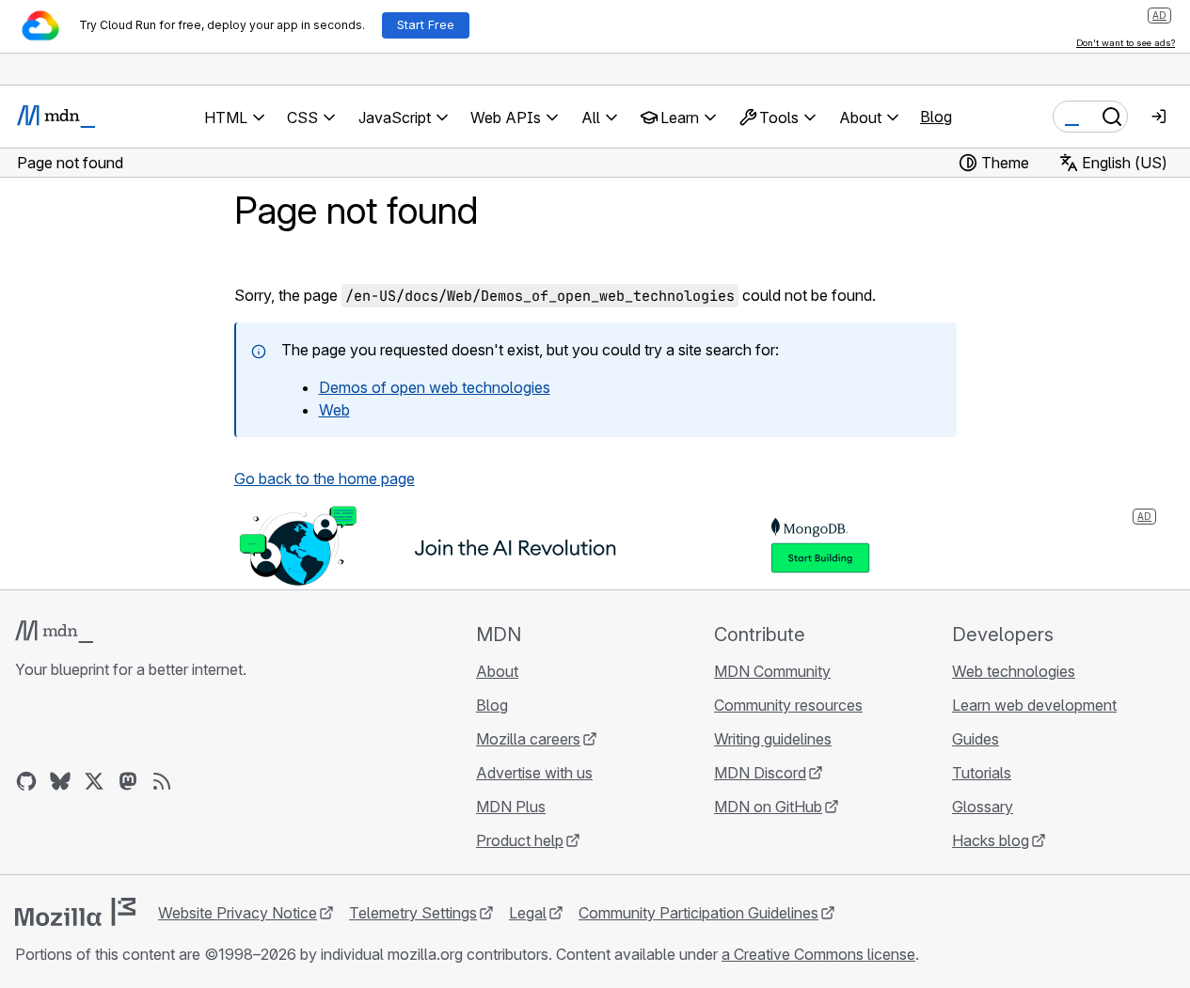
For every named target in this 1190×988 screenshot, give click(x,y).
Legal (528, 912)
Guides (975, 738)
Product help (519, 840)
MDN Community (772, 671)
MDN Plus (511, 806)
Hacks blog (990, 840)
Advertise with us (534, 772)
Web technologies (1013, 671)
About (497, 671)
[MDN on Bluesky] (60, 781)
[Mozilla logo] (75, 912)
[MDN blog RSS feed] (162, 781)
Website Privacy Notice (237, 912)
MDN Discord (760, 772)
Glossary (982, 806)
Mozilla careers (528, 738)
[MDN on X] (94, 781)
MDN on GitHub (768, 806)
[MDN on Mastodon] (128, 781)
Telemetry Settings (413, 912)
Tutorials (981, 772)
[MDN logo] (54, 631)
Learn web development (1034, 705)
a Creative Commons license (818, 954)
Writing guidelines (773, 738)
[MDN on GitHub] (26, 781)
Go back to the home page (324, 478)
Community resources (788, 705)
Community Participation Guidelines (698, 912)
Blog (936, 116)
